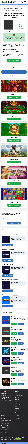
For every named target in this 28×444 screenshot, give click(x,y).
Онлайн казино (13, 8)
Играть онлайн (14, 60)
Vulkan (13, 316)
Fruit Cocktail (4, 425)
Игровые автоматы (14, 72)
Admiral (13, 347)
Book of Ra (4, 415)
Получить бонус (8, 245)
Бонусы (14, 75)
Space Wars (4, 432)
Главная (6, 8)
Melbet (13, 337)
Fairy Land (4, 417)
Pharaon (13, 378)
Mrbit (16, 410)
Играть (14, 323)
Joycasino (17, 399)
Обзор (14, 67)
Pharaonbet (18, 404)
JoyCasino (20, 8)
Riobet (17, 401)
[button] (14, 443)
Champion (16, 234)
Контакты (17, 415)
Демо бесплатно (14, 97)
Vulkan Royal (15, 357)
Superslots (18, 403)
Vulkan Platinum (19, 395)
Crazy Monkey (4, 418)
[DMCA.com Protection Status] (19, 439)
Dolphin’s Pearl (5, 423)
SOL (16, 406)
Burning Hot (4, 431)
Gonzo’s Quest (5, 427)
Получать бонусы (14, 223)
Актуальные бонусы (6, 395)
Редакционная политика (19, 417)
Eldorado (17, 397)
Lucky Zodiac (4, 429)
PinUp (13, 327)
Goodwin (15, 294)
